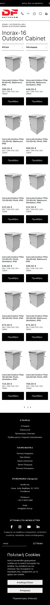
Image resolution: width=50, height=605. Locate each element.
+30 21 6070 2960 (25, 500)
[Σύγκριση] (28, 13)
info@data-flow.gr (25, 508)
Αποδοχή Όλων (25, 582)
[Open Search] (40, 13)
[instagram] (20, 526)
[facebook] (12, 526)
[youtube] (29, 526)
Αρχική (5, 24)
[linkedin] (38, 526)
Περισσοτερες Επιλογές (25, 598)
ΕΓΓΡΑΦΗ (38, 543)
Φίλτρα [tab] (5, 47)
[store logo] (11, 14)
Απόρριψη (25, 590)
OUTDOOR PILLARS (17, 24)
